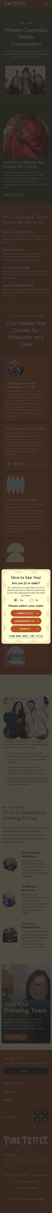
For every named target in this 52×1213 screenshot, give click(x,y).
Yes (21, 600)
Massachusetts (25, 621)
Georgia (25, 629)
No (36, 600)
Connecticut (25, 613)
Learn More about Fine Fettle (26, 636)
